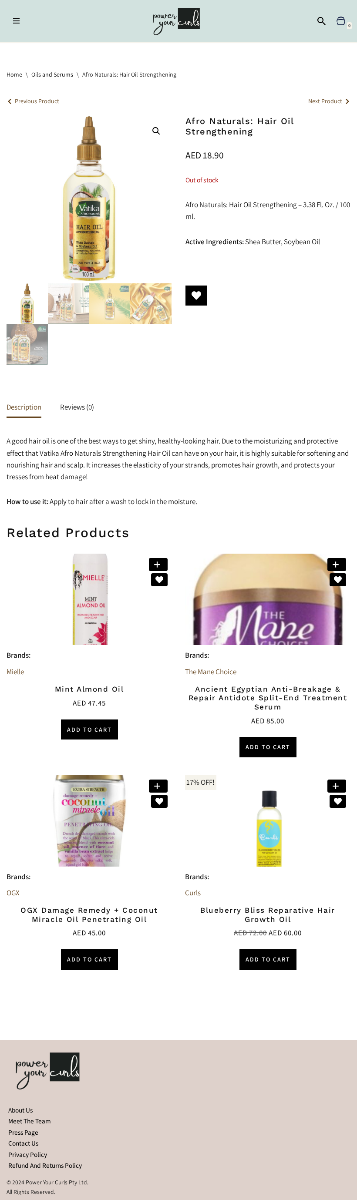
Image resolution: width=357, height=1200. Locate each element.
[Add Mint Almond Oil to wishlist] (159, 579)
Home (14, 74)
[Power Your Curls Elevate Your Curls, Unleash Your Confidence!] (178, 21)
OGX (13, 892)
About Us (20, 1110)
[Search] (321, 21)
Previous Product (37, 101)
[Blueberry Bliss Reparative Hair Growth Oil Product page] (267, 821)
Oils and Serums (52, 74)
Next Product (325, 101)
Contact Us (23, 1143)
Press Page (23, 1132)
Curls (193, 892)
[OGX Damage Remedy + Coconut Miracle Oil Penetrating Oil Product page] (89, 821)
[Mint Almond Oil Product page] (89, 599)
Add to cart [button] (89, 729)
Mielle (15, 671)
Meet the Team (29, 1120)
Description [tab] (24, 407)
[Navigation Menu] (16, 21)
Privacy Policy (27, 1154)
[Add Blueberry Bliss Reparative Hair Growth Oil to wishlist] (338, 801)
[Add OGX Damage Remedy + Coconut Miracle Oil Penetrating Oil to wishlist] (159, 801)
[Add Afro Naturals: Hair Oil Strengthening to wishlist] (196, 296)
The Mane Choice (210, 671)
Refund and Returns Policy (45, 1165)
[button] (156, 131)
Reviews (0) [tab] (77, 407)
